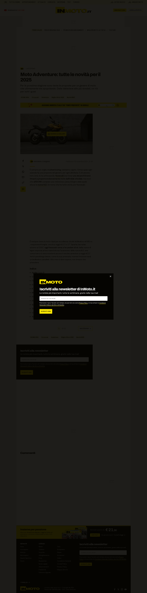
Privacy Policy (83, 303)
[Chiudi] (110, 276)
